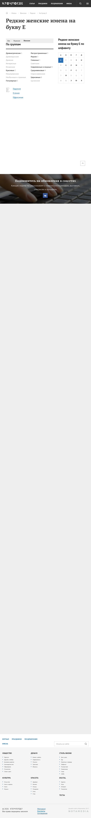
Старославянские (38, 74)
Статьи (32, 4)
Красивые (11, 70)
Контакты (41, 811)
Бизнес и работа (37, 757)
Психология (7, 769)
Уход (34, 794)
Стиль (34, 791)
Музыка (6, 789)
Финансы (35, 767)
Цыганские (35, 80)
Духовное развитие (9, 762)
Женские (23, 13)
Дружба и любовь (8, 759)
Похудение (35, 789)
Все (8, 41)
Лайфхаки (63, 764)
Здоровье (35, 782)
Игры (62, 784)
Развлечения (64, 769)
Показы (35, 787)
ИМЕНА (5, 744)
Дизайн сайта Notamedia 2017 (78, 808)
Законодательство (9, 764)
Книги (5, 787)
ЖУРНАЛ (5, 739)
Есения (16, 93)
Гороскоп (6, 757)
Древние (9, 60)
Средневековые (38, 70)
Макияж (35, 784)
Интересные (11, 63)
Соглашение (42, 813)
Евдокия (17, 88)
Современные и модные (41, 67)
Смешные (35, 60)
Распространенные (39, 53)
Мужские (17, 41)
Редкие (32, 13)
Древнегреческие (14, 53)
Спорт (62, 771)
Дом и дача (64, 757)
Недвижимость (36, 759)
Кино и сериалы (8, 784)
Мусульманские (12, 74)
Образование (7, 767)
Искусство (7, 782)
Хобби (62, 774)
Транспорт (35, 764)
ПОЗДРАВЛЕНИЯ (31, 739)
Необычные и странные (16, 77)
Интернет (63, 787)
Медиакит (41, 809)
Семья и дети (7, 771)
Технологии (64, 789)
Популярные (12, 80)
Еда (62, 759)
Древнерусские (12, 56)
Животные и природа (66, 762)
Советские (35, 63)
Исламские (10, 67)
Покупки (35, 762)
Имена (13, 13)
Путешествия (64, 767)
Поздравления (57, 4)
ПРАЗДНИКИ (17, 739)
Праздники (42, 4)
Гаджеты (63, 782)
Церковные (36, 77)
